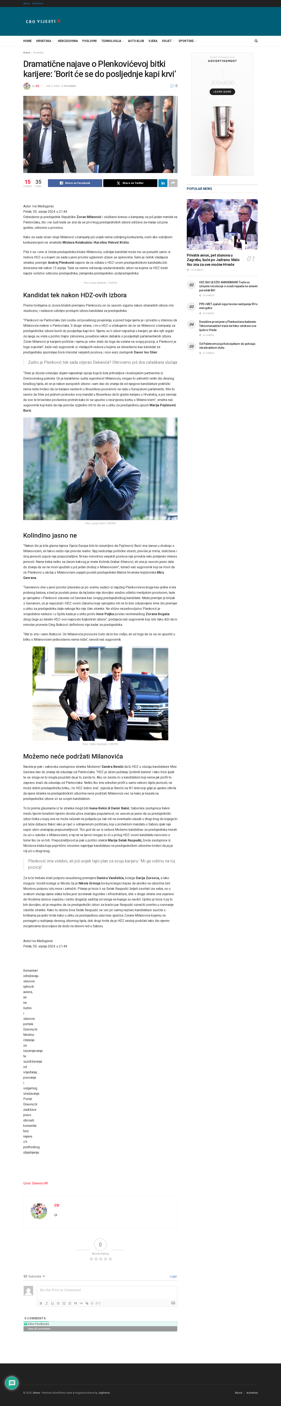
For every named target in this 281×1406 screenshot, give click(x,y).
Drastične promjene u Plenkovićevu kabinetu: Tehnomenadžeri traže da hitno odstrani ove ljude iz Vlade (228, 325)
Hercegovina (68, 41)
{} (92, 1303)
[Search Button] (256, 41)
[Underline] (52, 1303)
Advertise (37, 3)
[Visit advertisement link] (222, 114)
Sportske (186, 41)
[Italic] (47, 1303)
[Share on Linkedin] (162, 183)
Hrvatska (43, 41)
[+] (98, 1303)
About (26, 3)
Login (173, 1276)
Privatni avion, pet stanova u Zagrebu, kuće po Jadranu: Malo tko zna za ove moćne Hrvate (213, 260)
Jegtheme (104, 1392)
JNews (36, 1392)
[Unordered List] (70, 1303)
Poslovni (89, 41)
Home (27, 41)
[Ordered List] (64, 1303)
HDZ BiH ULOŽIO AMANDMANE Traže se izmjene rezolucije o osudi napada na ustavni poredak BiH (228, 286)
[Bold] (41, 1303)
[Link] (87, 1303)
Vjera (153, 41)
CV (37, 85)
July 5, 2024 (53, 85)
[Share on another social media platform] (173, 183)
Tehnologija (111, 41)
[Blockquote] (75, 1303)
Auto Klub (136, 41)
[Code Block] (81, 1303)
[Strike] (58, 1303)
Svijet (167, 41)
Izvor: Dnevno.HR (35, 1183)
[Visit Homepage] (43, 21)
